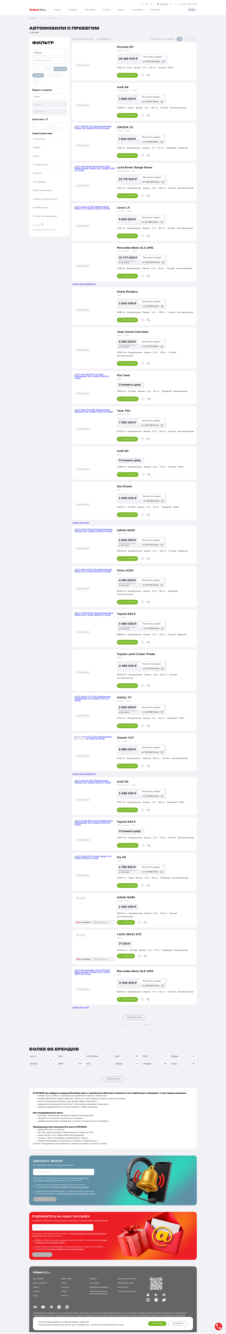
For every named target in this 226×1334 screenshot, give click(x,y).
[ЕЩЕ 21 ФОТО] (95, 257)
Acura (42, 1056)
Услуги (106, 10)
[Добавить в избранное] (143, 75)
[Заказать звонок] (218, 1326)
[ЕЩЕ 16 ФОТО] (95, 301)
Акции (120, 10)
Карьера (93, 1279)
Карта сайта (123, 1287)
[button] (49, 139)
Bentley (42, 1064)
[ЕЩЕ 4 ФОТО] (95, 420)
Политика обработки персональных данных (98, 1293)
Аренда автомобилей (126, 1279)
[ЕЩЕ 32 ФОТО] (95, 707)
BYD (98, 1064)
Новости (64, 1295)
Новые (48, 69)
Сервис (36, 1287)
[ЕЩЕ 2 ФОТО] (95, 137)
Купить (57, 10)
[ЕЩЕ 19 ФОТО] (95, 747)
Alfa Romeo (98, 1056)
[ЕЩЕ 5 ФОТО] (95, 907)
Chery (183, 1064)
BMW (70, 1064)
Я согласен (157, 1323)
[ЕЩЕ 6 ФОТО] (95, 96)
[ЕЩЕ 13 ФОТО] (95, 540)
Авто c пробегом (40, 1283)
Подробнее (177, 1323)
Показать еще (113, 1079)
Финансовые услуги (126, 1283)
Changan (155, 1064)
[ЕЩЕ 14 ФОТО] (95, 385)
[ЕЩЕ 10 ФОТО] (95, 460)
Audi (126, 1056)
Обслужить (90, 10)
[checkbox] (36, 225)
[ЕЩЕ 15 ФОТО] (95, 496)
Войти (192, 10)
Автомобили (38, 1279)
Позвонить (128, 922)
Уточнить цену (129, 399)
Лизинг (64, 1291)
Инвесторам (66, 1279)
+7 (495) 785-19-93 (188, 4)
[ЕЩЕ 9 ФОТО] (95, 791)
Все (37, 69)
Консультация (129, 75)
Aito (70, 1056)
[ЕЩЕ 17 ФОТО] (95, 341)
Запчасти (37, 1291)
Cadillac (126, 1064)
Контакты (155, 10)
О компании (137, 10)
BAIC (155, 1056)
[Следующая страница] (149, 1025)
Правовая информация (98, 1287)
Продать (73, 10)
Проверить (101, 922)
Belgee (183, 1056)
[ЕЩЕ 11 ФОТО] (95, 831)
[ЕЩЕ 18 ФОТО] (95, 580)
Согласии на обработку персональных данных (69, 1187)
